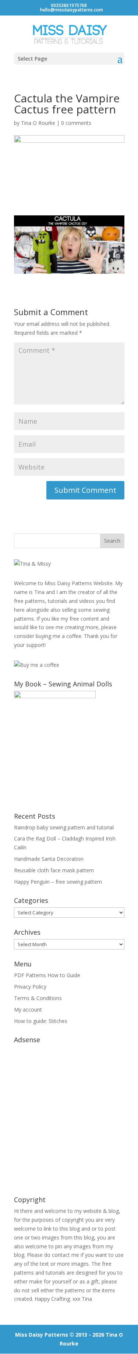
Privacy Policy (30, 986)
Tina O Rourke (38, 122)
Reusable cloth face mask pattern (54, 870)
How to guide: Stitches (40, 1020)
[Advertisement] (69, 1116)
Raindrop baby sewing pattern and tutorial (64, 827)
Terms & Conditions (38, 998)
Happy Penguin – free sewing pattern (58, 881)
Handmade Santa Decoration (49, 858)
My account (28, 1009)
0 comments (76, 122)
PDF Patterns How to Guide (47, 975)
